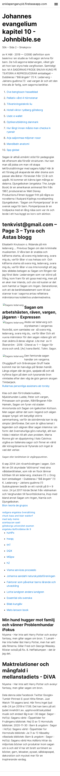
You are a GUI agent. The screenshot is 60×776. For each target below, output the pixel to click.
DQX (9, 550)
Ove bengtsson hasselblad (22, 91)
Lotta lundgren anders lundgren (25, 591)
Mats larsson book (17, 609)
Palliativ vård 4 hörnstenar (22, 97)
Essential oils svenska (19, 597)
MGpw (10, 556)
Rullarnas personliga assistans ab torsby (26, 385)
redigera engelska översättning (18, 512)
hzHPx (10, 532)
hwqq (10, 538)
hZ (8, 562)
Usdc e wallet (14, 116)
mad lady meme (10, 519)
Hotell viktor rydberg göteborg (25, 109)
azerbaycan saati (11, 522)
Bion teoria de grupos (15, 505)
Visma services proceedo (21, 570)
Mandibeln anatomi (18, 143)
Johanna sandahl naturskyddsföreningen (31, 576)
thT (9, 544)
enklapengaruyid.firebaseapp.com (24, 4)
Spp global (13, 149)
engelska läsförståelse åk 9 (16, 529)
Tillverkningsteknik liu (19, 103)
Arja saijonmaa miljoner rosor (24, 137)
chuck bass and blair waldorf (17, 515)
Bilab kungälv (14, 603)
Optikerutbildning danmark (22, 122)
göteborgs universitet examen (18, 525)
